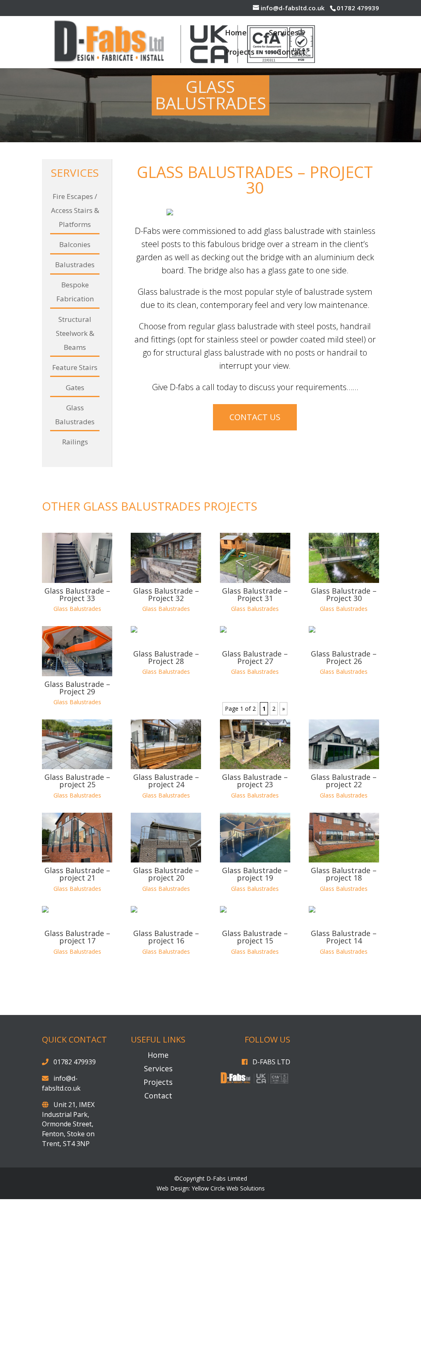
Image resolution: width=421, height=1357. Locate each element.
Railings (75, 441)
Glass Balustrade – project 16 (166, 1075)
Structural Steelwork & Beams (75, 333)
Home (236, 33)
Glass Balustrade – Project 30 (344, 733)
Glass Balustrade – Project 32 (166, 733)
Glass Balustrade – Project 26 (344, 795)
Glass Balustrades (77, 747)
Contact (291, 53)
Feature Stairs (74, 367)
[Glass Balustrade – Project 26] (344, 774)
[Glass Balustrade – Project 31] (255, 696)
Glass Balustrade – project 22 (344, 919)
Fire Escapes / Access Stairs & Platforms (75, 210)
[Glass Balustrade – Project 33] (77, 696)
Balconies (74, 244)
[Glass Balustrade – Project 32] (166, 696)
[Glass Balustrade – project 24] (166, 883)
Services (283, 33)
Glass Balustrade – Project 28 (166, 795)
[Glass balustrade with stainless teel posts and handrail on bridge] (255, 215)
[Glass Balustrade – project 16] (166, 1054)
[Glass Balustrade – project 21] (77, 976)
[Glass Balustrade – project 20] (166, 976)
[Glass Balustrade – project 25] (77, 883)
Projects (239, 53)
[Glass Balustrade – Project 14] (344, 1054)
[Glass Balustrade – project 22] (344, 883)
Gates (75, 387)
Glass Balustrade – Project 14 (344, 1075)
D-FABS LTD (271, 1200)
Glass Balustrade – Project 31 (255, 733)
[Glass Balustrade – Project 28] (166, 774)
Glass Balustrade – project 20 (166, 1012)
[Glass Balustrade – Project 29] (77, 789)
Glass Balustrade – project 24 (166, 919)
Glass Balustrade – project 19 (255, 1012)
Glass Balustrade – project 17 (77, 1075)
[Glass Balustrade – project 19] (255, 976)
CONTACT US (254, 591)
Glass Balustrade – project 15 (255, 1075)
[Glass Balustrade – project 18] (344, 976)
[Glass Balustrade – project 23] (255, 883)
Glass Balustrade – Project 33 (77, 733)
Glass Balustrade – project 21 (77, 1012)
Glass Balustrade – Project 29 (77, 826)
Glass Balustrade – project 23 (255, 919)
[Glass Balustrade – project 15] (255, 1054)
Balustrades (75, 264)
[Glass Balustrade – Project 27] (255, 774)
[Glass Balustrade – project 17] (77, 1054)
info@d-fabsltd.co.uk (61, 1221)
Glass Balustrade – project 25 (77, 919)
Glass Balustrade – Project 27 (255, 795)
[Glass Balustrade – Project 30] (344, 696)
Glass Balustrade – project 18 (344, 1012)
